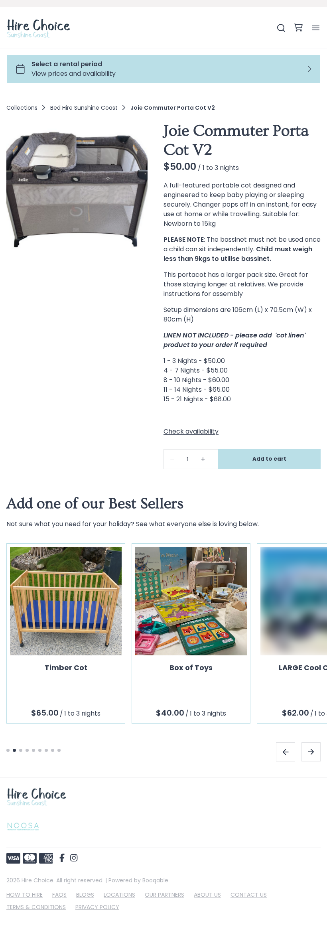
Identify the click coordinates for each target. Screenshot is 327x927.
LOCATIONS (119, 895)
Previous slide (285, 751)
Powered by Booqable (138, 880)
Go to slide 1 (8, 750)
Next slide (311, 751)
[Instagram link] (73, 858)
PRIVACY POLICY (97, 907)
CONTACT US (248, 895)
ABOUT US (207, 895)
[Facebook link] (62, 858)
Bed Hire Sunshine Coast (84, 107)
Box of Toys (191, 667)
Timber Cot (66, 667)
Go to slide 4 (27, 750)
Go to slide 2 (14, 750)
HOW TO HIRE (24, 895)
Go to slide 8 (52, 750)
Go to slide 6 (40, 750)
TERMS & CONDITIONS (36, 907)
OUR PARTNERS (164, 895)
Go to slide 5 (33, 750)
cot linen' (290, 335)
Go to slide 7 (46, 750)
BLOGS (85, 895)
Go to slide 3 (21, 750)
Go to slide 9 (59, 750)
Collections (21, 107)
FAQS (59, 895)
